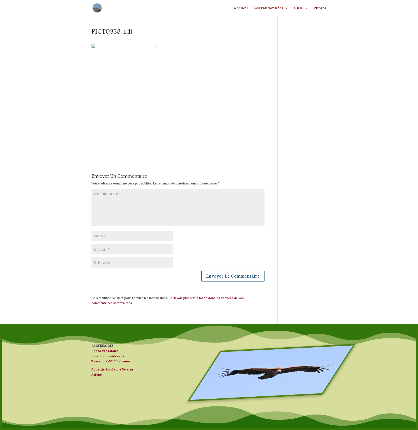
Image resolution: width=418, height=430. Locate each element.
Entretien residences (107, 356)
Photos (320, 8)
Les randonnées (268, 8)
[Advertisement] (178, 123)
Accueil (241, 8)
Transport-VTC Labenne (110, 361)
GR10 (298, 8)
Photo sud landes (104, 351)
